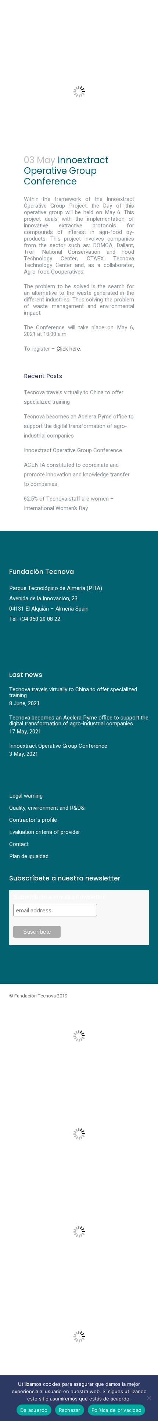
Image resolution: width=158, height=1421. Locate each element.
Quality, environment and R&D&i (47, 808)
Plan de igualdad (29, 856)
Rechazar (69, 1410)
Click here (68, 349)
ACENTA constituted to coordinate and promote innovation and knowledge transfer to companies (77, 474)
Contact (19, 844)
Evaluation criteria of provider (44, 832)
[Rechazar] (148, 1398)
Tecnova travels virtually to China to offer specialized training (73, 692)
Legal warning (26, 796)
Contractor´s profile (33, 820)
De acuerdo (34, 1410)
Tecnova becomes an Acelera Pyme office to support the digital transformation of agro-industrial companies (79, 426)
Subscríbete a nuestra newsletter (59, 897)
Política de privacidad (116, 1410)
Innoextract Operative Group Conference (73, 450)
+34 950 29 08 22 (39, 619)
